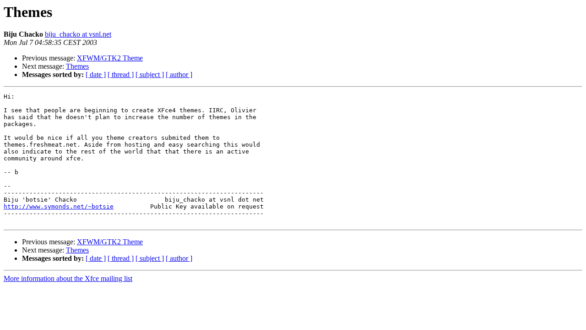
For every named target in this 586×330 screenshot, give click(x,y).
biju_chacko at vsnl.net (78, 34)
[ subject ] (150, 74)
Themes (77, 66)
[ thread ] (121, 74)
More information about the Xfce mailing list (68, 278)
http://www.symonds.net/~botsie (59, 206)
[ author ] (179, 74)
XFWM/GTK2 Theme (110, 58)
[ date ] (96, 74)
